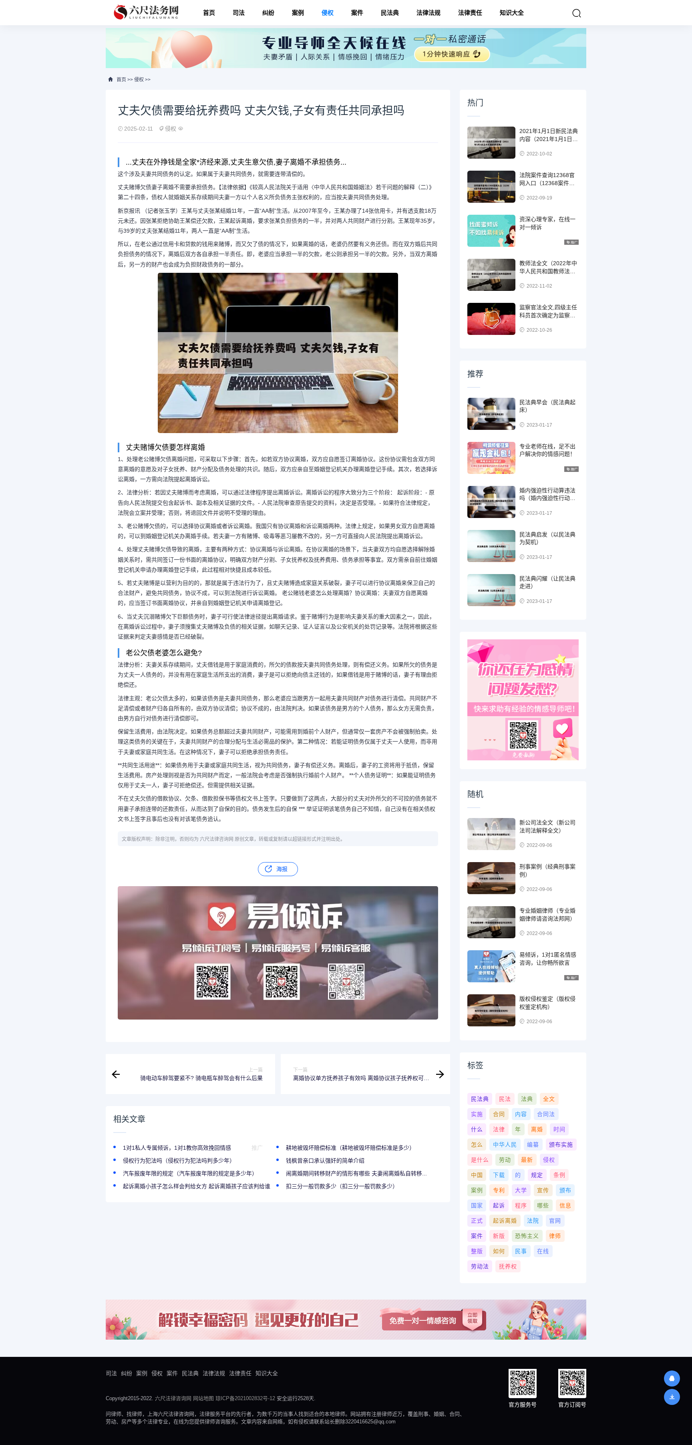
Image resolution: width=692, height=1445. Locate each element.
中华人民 (505, 1144)
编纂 (533, 1144)
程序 (521, 1205)
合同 (499, 1114)
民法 (505, 1099)
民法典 (390, 12)
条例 (559, 1175)
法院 (533, 1220)
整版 (477, 1251)
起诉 (499, 1205)
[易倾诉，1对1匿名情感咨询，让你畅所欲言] (491, 966)
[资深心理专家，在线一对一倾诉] (491, 231)
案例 (298, 12)
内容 (521, 1114)
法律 (499, 1129)
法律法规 (428, 12)
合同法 (546, 1114)
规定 (537, 1175)
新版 (499, 1236)
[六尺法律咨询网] (147, 12)
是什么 (480, 1160)
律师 (555, 1236)
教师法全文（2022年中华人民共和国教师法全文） (548, 271)
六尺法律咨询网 (173, 1398)
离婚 (537, 1129)
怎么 (477, 1144)
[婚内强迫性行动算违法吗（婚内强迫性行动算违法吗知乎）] (491, 502)
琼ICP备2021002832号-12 (245, 1398)
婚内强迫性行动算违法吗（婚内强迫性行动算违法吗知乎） (547, 498)
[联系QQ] (672, 1378)
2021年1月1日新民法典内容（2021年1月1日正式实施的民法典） (548, 139)
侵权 (328, 12)
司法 (239, 12)
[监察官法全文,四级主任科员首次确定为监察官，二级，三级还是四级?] (491, 319)
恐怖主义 (527, 1236)
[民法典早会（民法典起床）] (491, 414)
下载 (499, 1175)
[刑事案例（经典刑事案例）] (491, 878)
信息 (565, 1205)
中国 (477, 1175)
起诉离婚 (505, 1220)
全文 (549, 1099)
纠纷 (268, 12)
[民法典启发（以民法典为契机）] (491, 546)
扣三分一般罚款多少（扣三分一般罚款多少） (342, 1186)
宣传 (543, 1190)
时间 (559, 1129)
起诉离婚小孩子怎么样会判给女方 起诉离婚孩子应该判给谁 (196, 1186)
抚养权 (508, 1266)
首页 (209, 12)
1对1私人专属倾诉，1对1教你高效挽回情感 (177, 1148)
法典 (527, 1099)
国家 (477, 1205)
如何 (499, 1251)
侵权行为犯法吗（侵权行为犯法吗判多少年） (179, 1160)
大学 (521, 1190)
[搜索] (576, 13)
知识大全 (512, 12)
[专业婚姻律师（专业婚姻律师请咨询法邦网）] (491, 922)
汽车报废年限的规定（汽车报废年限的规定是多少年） (190, 1173)
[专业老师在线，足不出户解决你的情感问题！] (491, 458)
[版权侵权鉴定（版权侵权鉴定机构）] (491, 1010)
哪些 (543, 1205)
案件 (357, 12)
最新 (527, 1160)
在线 (543, 1251)
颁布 (565, 1190)
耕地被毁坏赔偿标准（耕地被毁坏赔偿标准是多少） (350, 1148)
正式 (477, 1220)
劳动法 (480, 1266)
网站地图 (203, 1398)
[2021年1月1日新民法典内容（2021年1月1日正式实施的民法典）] (491, 143)
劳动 (505, 1160)
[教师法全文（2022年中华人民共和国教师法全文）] (491, 275)
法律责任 (470, 12)
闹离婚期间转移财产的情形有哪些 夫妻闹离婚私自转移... (356, 1173)
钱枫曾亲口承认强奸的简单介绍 (325, 1160)
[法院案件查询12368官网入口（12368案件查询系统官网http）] (491, 187)
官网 (555, 1220)
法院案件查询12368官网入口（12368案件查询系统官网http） (547, 183)
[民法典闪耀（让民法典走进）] (491, 590)
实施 (477, 1114)
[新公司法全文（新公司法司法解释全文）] (491, 834)
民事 (521, 1251)
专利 (499, 1190)
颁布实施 (561, 1144)
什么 (477, 1129)
